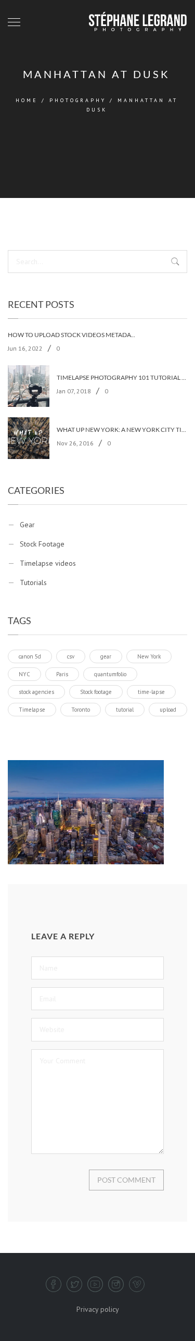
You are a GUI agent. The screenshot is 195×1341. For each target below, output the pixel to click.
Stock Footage (42, 544)
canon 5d (30, 656)
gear (105, 656)
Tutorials (33, 582)
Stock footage (96, 692)
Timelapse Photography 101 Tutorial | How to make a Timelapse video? (122, 377)
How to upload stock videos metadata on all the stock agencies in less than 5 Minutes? (73, 335)
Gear (27, 524)
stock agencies (36, 692)
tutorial (125, 709)
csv (70, 656)
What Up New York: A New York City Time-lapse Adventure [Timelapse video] (122, 429)
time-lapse (151, 692)
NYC (24, 674)
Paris (62, 674)
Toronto (80, 709)
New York (149, 656)
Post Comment (126, 1179)
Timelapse (32, 709)
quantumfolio (110, 674)
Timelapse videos (48, 563)
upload (168, 709)
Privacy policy (97, 1309)
